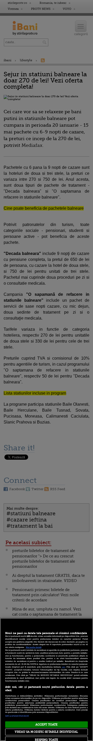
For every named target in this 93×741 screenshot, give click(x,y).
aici (63, 667)
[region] (46, 679)
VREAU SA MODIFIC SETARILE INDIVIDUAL (46, 732)
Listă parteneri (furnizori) (17, 716)
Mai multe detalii (33, 647)
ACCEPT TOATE (46, 724)
